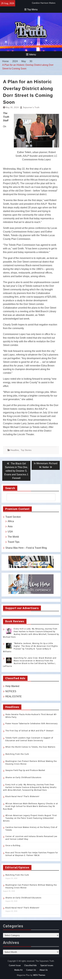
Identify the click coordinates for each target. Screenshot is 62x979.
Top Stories (26, 450)
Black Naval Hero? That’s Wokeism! (22, 796)
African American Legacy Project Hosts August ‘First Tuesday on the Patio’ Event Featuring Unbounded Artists (30, 818)
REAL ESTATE (13, 696)
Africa (11, 521)
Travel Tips (13, 542)
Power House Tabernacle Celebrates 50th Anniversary (31, 724)
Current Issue (15, 965)
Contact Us (31, 970)
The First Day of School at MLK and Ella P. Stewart (29, 731)
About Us (44, 970)
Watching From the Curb (17, 754)
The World (13, 536)
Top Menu (32, 9)
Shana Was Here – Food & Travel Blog (26, 548)
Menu (32, 54)
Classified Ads (30, 965)
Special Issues (46, 965)
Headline (14, 450)
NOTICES (10, 691)
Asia (10, 526)
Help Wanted (12, 686)
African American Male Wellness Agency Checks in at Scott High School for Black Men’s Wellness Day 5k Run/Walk (30, 806)
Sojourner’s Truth (31, 107)
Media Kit (18, 970)
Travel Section (13, 517)
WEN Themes (39, 975)
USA (10, 531)
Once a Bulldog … (13, 845)
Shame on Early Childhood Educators (23, 777)
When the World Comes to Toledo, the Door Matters (30, 747)
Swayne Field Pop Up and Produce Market (25, 770)
